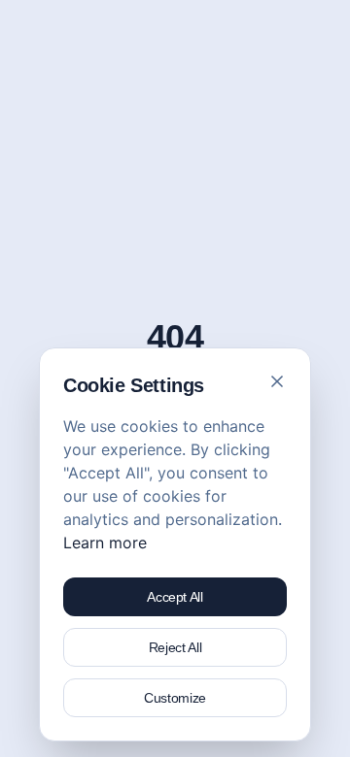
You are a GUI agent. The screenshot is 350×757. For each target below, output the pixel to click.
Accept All (175, 597)
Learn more (105, 542)
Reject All (175, 647)
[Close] (277, 381)
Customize (175, 698)
